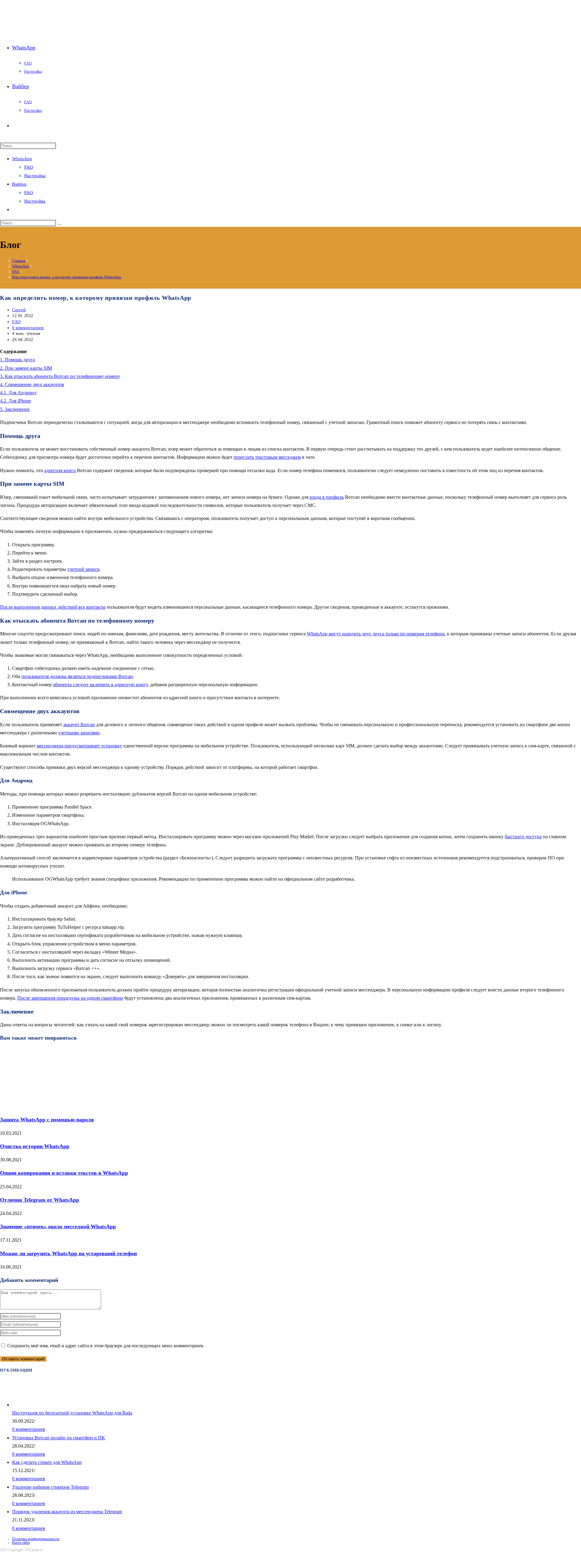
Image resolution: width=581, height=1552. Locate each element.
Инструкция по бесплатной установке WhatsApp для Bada (72, 1412)
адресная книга (60, 470)
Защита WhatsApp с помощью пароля (47, 1120)
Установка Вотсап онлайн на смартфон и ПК (58, 1437)
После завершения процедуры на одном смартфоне (70, 998)
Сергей (19, 310)
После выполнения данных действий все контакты (53, 607)
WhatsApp (22, 158)
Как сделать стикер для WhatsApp (47, 1462)
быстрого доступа (523, 836)
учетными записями (79, 732)
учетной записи (83, 569)
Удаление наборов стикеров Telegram (50, 1487)
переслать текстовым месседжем (267, 457)
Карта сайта (21, 1542)
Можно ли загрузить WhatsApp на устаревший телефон (68, 1253)
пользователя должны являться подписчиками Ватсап (77, 676)
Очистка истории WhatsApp (34, 1146)
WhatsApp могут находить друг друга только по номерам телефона (376, 633)
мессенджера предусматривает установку (79, 745)
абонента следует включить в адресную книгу (100, 684)
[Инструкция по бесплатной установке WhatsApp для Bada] (18, 1404)
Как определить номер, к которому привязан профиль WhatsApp (66, 277)
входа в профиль (327, 497)
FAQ (28, 167)
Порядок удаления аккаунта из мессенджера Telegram (67, 1511)
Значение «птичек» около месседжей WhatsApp (58, 1226)
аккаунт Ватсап (79, 724)
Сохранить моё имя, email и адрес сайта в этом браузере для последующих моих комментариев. (105, 1345)
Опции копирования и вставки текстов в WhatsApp (64, 1173)
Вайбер (19, 184)
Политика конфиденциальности (35, 1539)
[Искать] (59, 224)
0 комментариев (28, 328)
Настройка (34, 175)
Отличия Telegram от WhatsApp (39, 1200)
